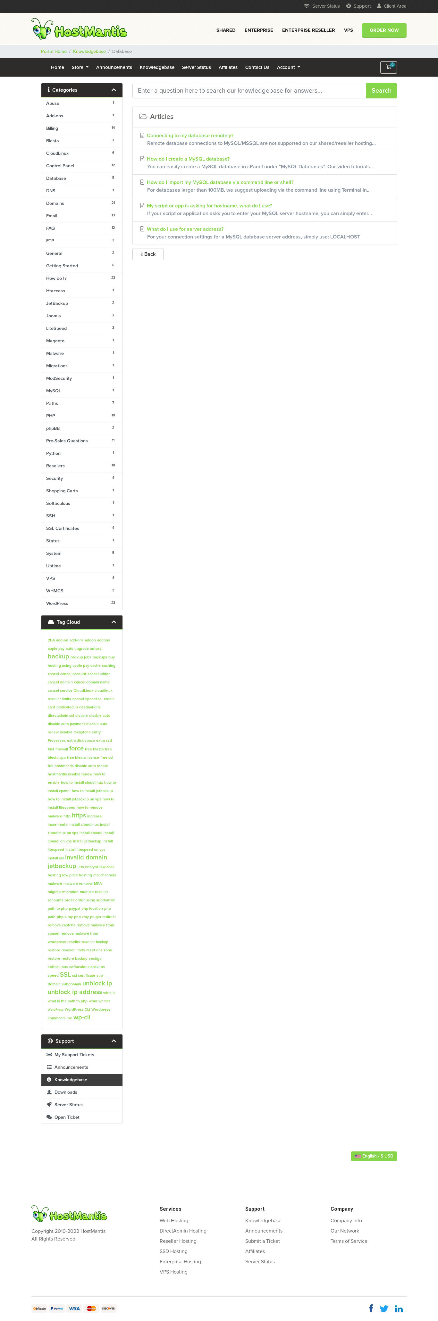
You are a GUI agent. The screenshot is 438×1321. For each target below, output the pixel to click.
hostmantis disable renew (70, 774)
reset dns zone (99, 950)
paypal (74, 909)
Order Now (384, 30)
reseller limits (73, 950)
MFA (98, 884)
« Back (148, 254)
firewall (61, 749)
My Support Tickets (73, 1055)
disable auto (99, 716)
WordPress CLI (77, 1010)
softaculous (58, 967)
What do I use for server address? (253, 233)
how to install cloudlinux (82, 783)
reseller (73, 942)
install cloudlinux (84, 825)
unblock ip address (75, 992)
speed (53, 976)
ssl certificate (83, 976)
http (67, 816)
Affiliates (228, 67)
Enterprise (259, 30)
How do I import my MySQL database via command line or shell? (258, 186)
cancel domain (60, 682)
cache (95, 666)
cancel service (60, 691)
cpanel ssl (94, 699)
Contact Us (257, 67)
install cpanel (91, 833)
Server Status (326, 6)
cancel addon (99, 674)
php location (92, 909)
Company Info (346, 1220)
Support (362, 6)
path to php (58, 909)
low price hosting (77, 875)
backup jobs (81, 657)
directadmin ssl (61, 716)
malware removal (78, 884)
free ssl (106, 758)
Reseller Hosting (178, 1241)
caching (108, 666)
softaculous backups (87, 967)
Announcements (114, 67)
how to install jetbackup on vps (74, 799)
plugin (95, 917)
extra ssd (104, 741)
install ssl (56, 858)
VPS (348, 30)
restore (54, 959)
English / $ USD (377, 1156)
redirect (109, 917)
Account (286, 67)
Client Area (395, 6)
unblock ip (97, 983)
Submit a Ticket (262, 1241)
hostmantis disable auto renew (81, 766)
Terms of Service (349, 1241)
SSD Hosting (174, 1251)
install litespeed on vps (85, 850)
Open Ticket (66, 1117)
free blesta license (83, 758)
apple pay (56, 649)
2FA (51, 640)
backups (100, 657)
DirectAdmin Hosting (183, 1230)
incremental (58, 825)
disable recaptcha (75, 732)
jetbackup (62, 866)
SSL (65, 975)
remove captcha (61, 925)
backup (58, 656)
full (50, 766)
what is (109, 993)
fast (51, 749)
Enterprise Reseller (308, 30)
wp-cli (81, 1017)
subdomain (71, 984)
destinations (90, 707)
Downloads (64, 1092)
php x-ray (65, 917)
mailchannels (104, 875)
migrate (54, 892)
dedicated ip (67, 707)
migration (70, 892)
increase (94, 816)
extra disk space (81, 741)
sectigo (95, 959)
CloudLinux (83, 691)
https (79, 815)
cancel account (73, 674)
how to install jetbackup (92, 791)
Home (57, 67)
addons (103, 640)
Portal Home (54, 51)
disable (81, 716)
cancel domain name (92, 682)
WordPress (55, 1009)
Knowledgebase (89, 51)
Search (382, 91)
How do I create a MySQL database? (260, 162)
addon (90, 640)
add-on (62, 640)
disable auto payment (66, 724)
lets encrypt (88, 867)
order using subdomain (95, 900)
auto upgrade (77, 649)
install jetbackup (87, 841)
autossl (96, 649)
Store (78, 67)
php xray (81, 917)
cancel (53, 674)
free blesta (94, 749)
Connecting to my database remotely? (261, 139)
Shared (226, 30)
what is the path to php (68, 1001)
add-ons (77, 640)
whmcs (104, 1001)
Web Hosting (174, 1220)
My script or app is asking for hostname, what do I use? (259, 209)
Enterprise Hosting (180, 1261)
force (76, 748)
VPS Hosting (174, 1272)
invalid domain (86, 857)
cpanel (78, 699)
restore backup (75, 959)
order (69, 900)
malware (55, 884)
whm (93, 1001)
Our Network (345, 1230)
